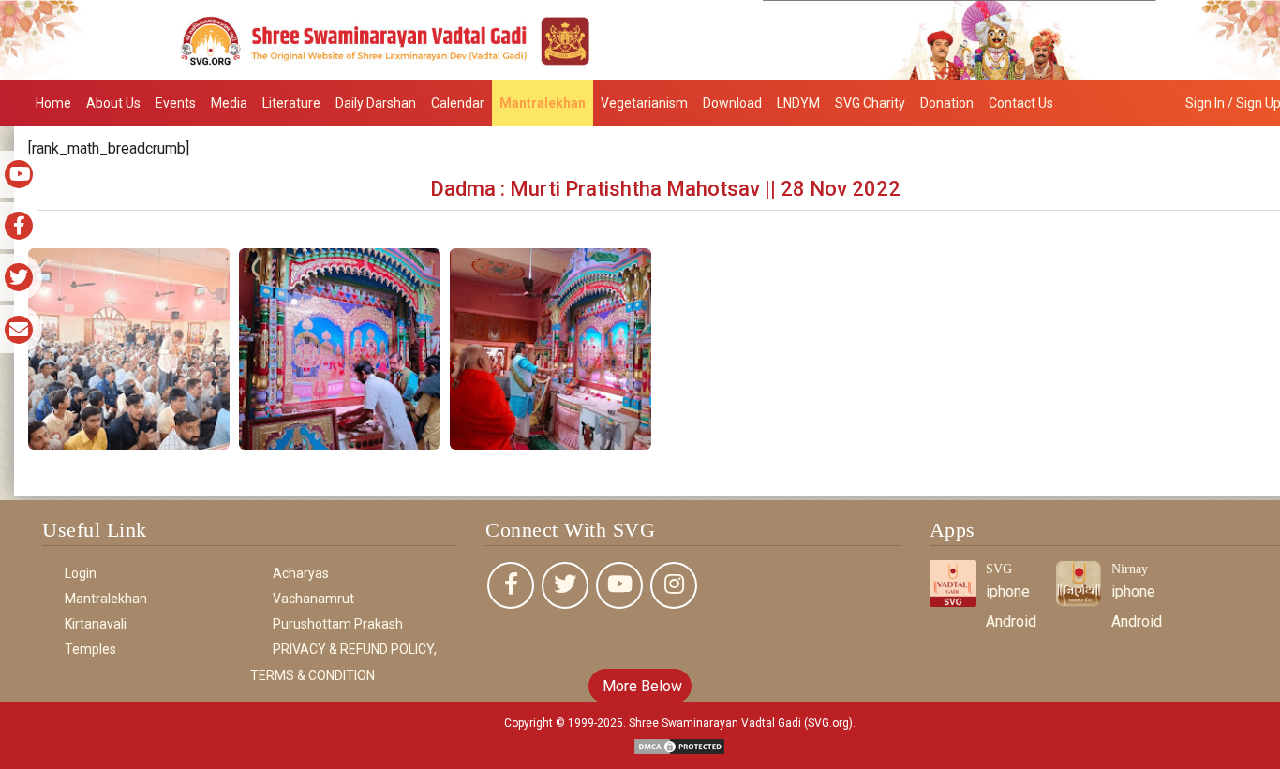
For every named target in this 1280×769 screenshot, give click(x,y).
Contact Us (1021, 103)
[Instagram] (673, 585)
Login (81, 573)
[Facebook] (510, 585)
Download (732, 103)
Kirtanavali (96, 623)
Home (53, 103)
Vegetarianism (644, 103)
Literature (291, 103)
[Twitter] (565, 585)
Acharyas (301, 573)
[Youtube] (619, 585)
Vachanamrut (313, 598)
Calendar (457, 103)
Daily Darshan (375, 103)
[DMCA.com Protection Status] (679, 745)
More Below (640, 686)
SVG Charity (870, 103)
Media (229, 103)
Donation (947, 103)
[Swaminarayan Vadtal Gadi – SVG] (640, 39)
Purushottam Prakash (338, 623)
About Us (113, 103)
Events (176, 103)
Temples (90, 649)
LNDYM (798, 103)
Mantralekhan (542, 103)
